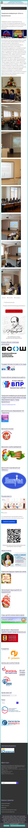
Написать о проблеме (9, 521)
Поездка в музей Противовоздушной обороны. (13, 306)
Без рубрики (17, 297)
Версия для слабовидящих (14, 310)
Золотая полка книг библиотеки (7, 811)
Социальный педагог (5, 803)
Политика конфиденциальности (18, 825)
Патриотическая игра (8, 302)
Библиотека (3, 807)
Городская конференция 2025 (8, 404)
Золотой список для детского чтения (9, 809)
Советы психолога (5, 805)
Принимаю (6, 825)
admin (4, 297)
